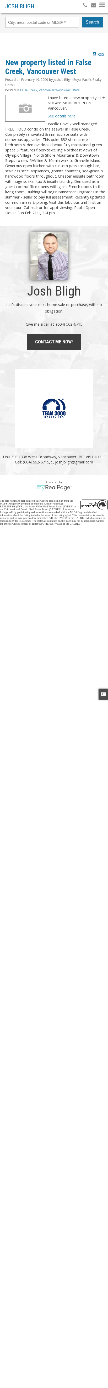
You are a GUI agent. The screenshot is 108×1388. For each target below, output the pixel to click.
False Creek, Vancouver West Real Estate (50, 90)
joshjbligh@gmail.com (74, 461)
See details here (61, 115)
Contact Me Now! (54, 341)
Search (92, 22)
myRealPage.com (54, 487)
